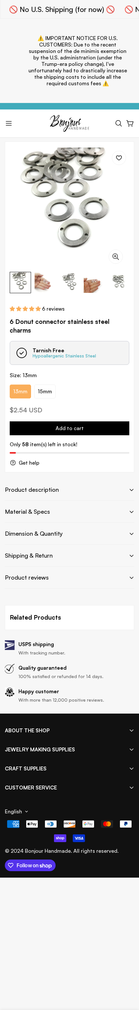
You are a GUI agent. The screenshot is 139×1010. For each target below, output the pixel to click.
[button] (119, 123)
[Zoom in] (116, 257)
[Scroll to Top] (127, 975)
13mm (20, 391)
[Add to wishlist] (119, 158)
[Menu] (9, 123)
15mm (45, 391)
